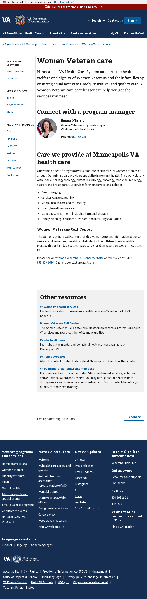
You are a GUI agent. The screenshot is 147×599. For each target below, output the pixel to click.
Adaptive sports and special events (15, 496)
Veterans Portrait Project (19, 587)
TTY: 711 (117, 504)
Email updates (84, 472)
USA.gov (63, 582)
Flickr (78, 496)
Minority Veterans (13, 476)
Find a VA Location (83, 33)
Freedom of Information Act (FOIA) (64, 571)
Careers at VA (46, 514)
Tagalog (21, 545)
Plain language (51, 577)
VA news (80, 460)
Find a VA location (123, 527)
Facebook (81, 478)
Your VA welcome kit (51, 527)
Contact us (115, 20)
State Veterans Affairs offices (52, 500)
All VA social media (87, 508)
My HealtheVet (134, 33)
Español (7, 545)
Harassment (99, 571)
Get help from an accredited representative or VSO (52, 481)
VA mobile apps (48, 492)
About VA (56, 33)
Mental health (11, 488)
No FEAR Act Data (42, 582)
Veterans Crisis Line (124, 463)
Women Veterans (12, 470)
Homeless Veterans (14, 464)
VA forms (44, 460)
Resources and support (126, 477)
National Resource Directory (14, 519)
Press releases (84, 466)
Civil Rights (31, 571)
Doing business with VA (53, 508)
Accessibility (11, 571)
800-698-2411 (120, 498)
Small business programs (18, 505)
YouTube (80, 502)
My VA (114, 33)
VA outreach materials (52, 521)
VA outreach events (14, 511)
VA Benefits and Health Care (22, 33)
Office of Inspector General (20, 577)
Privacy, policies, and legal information (90, 577)
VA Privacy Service (15, 582)
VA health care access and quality (54, 468)
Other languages (42, 545)
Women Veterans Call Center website (80, 258)
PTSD (5, 482)
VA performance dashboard (90, 582)
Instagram (81, 484)
